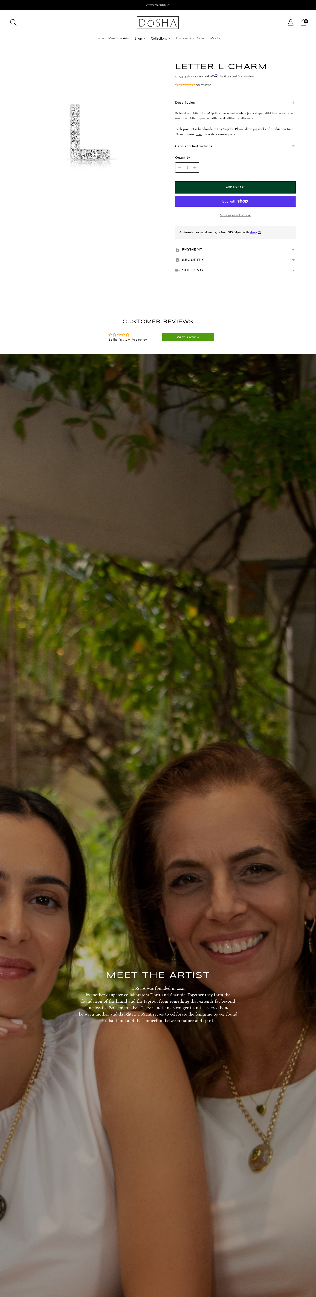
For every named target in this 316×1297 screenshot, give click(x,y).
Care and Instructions (194, 146)
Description (185, 102)
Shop (138, 38)
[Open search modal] (13, 22)
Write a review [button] (188, 337)
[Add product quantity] (179, 168)
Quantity (182, 157)
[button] (185, 85)
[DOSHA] (158, 22)
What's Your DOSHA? (158, 4)
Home (100, 38)
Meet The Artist (119, 38)
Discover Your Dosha (190, 38)
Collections (159, 38)
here (199, 134)
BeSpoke (215, 38)
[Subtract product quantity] (194, 168)
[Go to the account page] (291, 22)
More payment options (235, 215)
